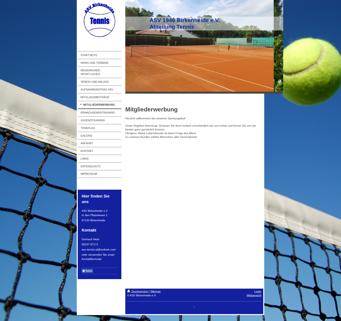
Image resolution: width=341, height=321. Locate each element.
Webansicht (254, 295)
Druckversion (140, 291)
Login (257, 291)
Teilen (88, 271)
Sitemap (155, 291)
